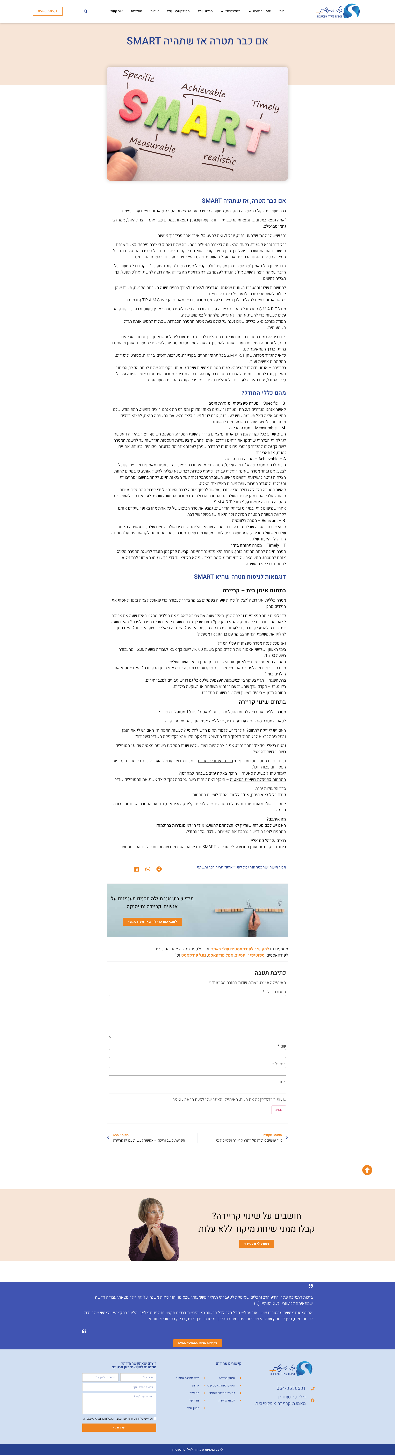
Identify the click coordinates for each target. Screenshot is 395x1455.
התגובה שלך (274, 992)
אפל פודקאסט (220, 955)
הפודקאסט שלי (178, 11)
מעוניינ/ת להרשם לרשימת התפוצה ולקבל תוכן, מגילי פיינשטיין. (118, 1418)
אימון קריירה (262, 11)
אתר (282, 1082)
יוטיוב (240, 955)
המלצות (136, 11)
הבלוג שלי (205, 11)
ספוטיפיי (256, 955)
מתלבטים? (232, 11)
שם (282, 1046)
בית (282, 11)
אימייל (279, 1064)
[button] (85, 11)
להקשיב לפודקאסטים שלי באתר (240, 949)
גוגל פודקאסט (193, 955)
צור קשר (116, 11)
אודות (154, 11)
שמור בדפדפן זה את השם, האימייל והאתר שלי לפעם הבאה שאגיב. (227, 1100)
